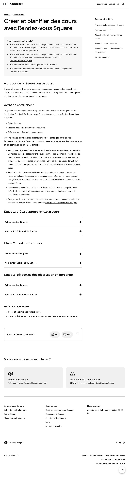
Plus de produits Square (14, 418)
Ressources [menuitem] (101, 4)
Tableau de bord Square (21, 60)
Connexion (114, 4)
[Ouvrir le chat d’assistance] (122, 470)
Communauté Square (55, 414)
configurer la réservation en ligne (61, 202)
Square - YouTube (54, 426)
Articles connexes (102, 57)
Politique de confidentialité (113, 459)
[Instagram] (123, 442)
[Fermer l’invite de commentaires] (77, 332)
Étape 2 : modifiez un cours (106, 44)
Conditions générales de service (110, 463)
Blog (48, 422)
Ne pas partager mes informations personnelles (103, 455)
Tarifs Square (10, 414)
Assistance (16, 3)
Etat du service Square (56, 418)
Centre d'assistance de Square (59, 410)
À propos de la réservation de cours (109, 25)
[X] (116, 442)
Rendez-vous (18, 15)
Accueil (7, 15)
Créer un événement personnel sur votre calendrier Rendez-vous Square (42, 316)
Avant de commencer (103, 30)
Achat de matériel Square (15, 410)
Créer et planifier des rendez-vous (24, 312)
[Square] (4, 4)
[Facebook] (120, 442)
